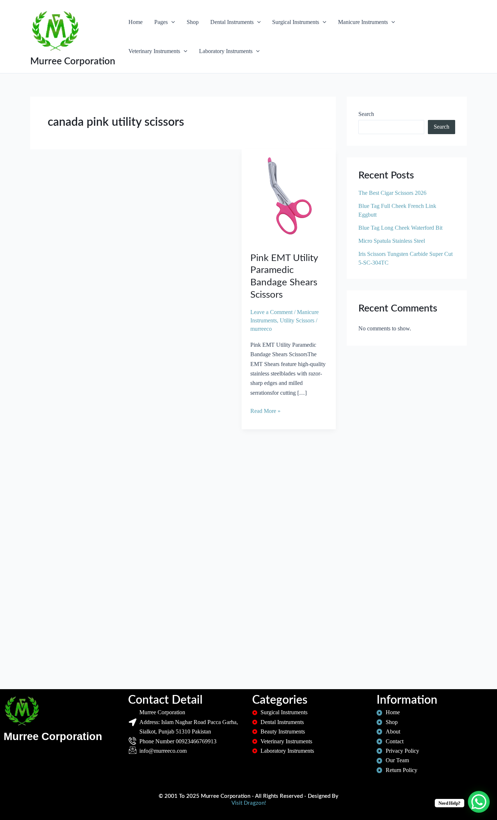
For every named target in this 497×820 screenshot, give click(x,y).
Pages (161, 22)
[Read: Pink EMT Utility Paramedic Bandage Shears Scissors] (289, 196)
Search (366, 114)
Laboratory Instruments (226, 51)
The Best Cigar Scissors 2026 (392, 193)
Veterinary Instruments (154, 51)
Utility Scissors (297, 320)
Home (135, 22)
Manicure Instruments (363, 22)
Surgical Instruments (295, 22)
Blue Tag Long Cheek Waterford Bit (400, 228)
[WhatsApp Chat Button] (479, 802)
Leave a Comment (271, 312)
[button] (171, 22)
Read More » (265, 410)
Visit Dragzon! (248, 803)
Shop (193, 22)
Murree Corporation (72, 61)
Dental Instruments (232, 22)
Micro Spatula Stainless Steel (391, 241)
